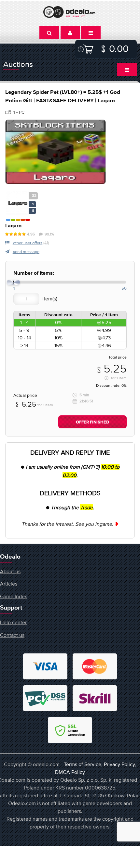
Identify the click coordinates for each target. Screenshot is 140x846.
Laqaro (13, 225)
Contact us (12, 635)
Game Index (13, 596)
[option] (55, 152)
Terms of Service (82, 764)
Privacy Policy (119, 764)
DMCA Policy (70, 772)
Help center (13, 622)
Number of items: (33, 273)
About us (10, 571)
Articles (8, 584)
